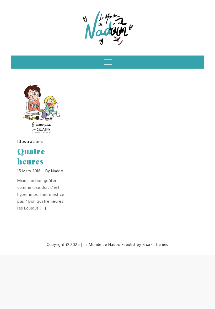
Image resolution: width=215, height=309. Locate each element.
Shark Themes (155, 244)
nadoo (57, 171)
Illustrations (30, 141)
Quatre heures (31, 156)
